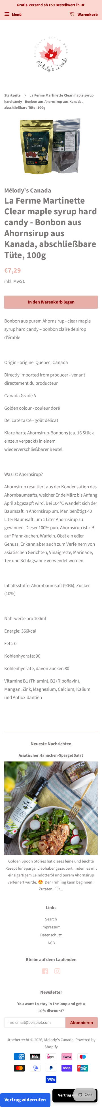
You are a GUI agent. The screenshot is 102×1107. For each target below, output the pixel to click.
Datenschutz (51, 935)
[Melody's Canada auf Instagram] (57, 973)
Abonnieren (81, 1023)
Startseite (12, 95)
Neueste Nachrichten (51, 744)
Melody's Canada (58, 1040)
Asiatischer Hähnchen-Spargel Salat (51, 755)
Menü (16, 15)
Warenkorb (87, 15)
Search (51, 919)
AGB (51, 943)
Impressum (51, 927)
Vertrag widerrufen (25, 1099)
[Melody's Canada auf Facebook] (45, 973)
